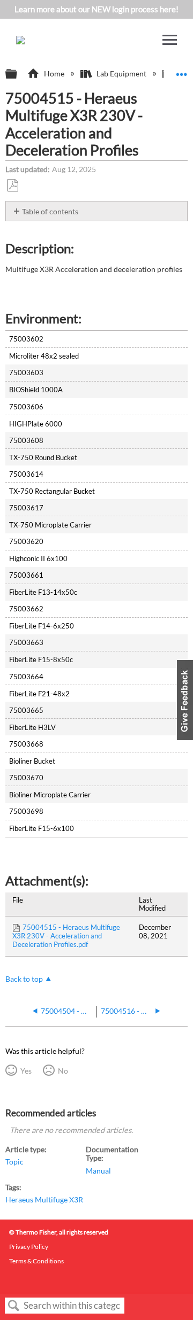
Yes (25, 1070)
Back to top (24, 979)
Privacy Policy (28, 1247)
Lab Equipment (121, 73)
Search (14, 1306)
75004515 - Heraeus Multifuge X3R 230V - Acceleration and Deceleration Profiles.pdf (66, 936)
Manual (98, 1171)
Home (53, 73)
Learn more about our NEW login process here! (96, 9)
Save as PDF (12, 185)
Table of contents (50, 211)
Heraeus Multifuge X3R (44, 1199)
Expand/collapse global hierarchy (18, 74)
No (63, 1070)
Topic (14, 1162)
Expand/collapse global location (182, 70)
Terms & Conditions (36, 1261)
